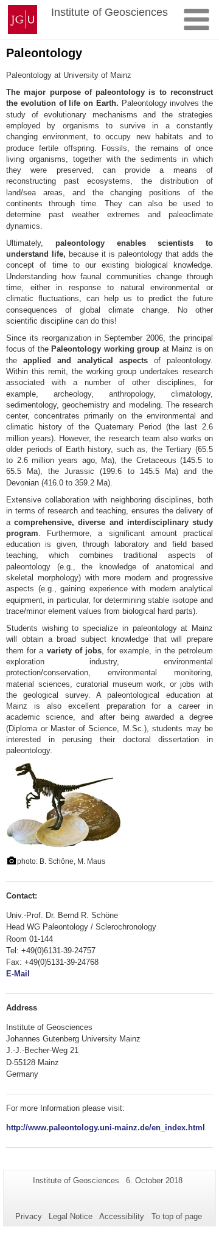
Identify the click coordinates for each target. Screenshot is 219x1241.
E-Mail (18, 973)
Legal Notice (70, 1216)
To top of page (176, 1216)
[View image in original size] (64, 804)
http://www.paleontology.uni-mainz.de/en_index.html (105, 1127)
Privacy (28, 1216)
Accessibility (121, 1216)
